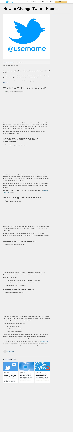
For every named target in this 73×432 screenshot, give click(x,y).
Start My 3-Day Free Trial (61, 1)
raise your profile (44, 341)
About (47, 1)
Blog (8, 62)
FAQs (43, 1)
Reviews (39, 1)
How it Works (33, 1)
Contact (51, 1)
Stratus (11, 62)
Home (28, 1)
